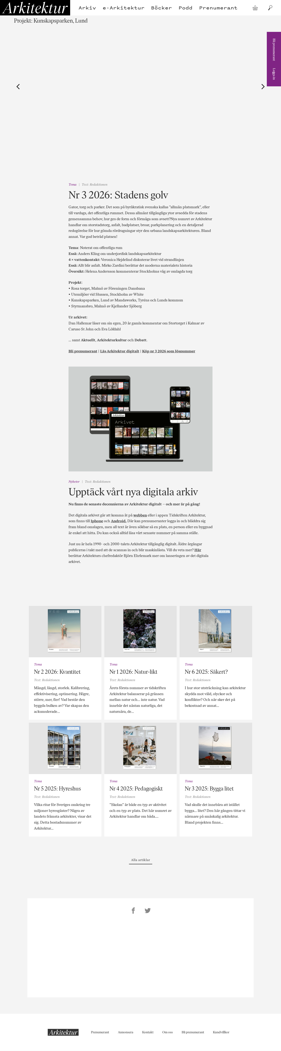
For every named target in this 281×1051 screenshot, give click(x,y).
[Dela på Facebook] (133, 911)
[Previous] (18, 86)
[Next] (262, 86)
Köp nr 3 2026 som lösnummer (168, 351)
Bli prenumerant (274, 49)
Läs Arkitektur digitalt (119, 351)
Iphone (97, 521)
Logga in (274, 74)
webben (140, 515)
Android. (119, 521)
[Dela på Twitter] (147, 911)
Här (197, 550)
